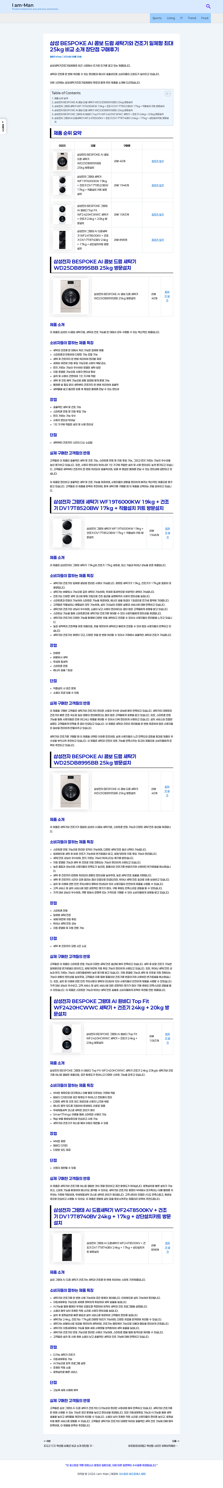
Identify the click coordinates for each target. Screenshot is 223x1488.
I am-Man (22, 5)
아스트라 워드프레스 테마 (132, 1473)
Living (171, 18)
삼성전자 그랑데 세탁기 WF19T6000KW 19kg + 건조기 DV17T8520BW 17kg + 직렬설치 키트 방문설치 (109, 106)
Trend (192, 18)
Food (204, 18)
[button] (208, 6)
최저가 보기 (158, 161)
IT (181, 18)
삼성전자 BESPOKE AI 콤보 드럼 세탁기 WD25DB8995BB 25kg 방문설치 (93, 102)
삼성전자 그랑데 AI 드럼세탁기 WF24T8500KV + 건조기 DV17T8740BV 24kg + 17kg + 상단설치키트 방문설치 (111, 120)
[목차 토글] (166, 93)
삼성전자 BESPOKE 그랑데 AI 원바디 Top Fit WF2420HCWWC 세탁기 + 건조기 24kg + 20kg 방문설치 (109, 114)
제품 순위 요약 (61, 98)
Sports (157, 18)
